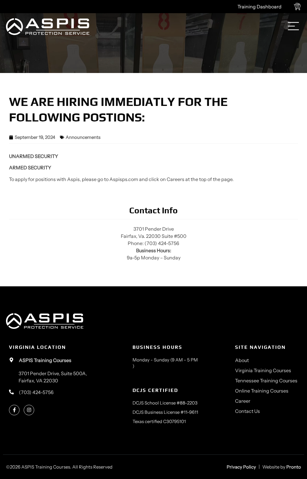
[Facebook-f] (14, 410)
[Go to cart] (299, 6)
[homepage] (47, 26)
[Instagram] (29, 410)
